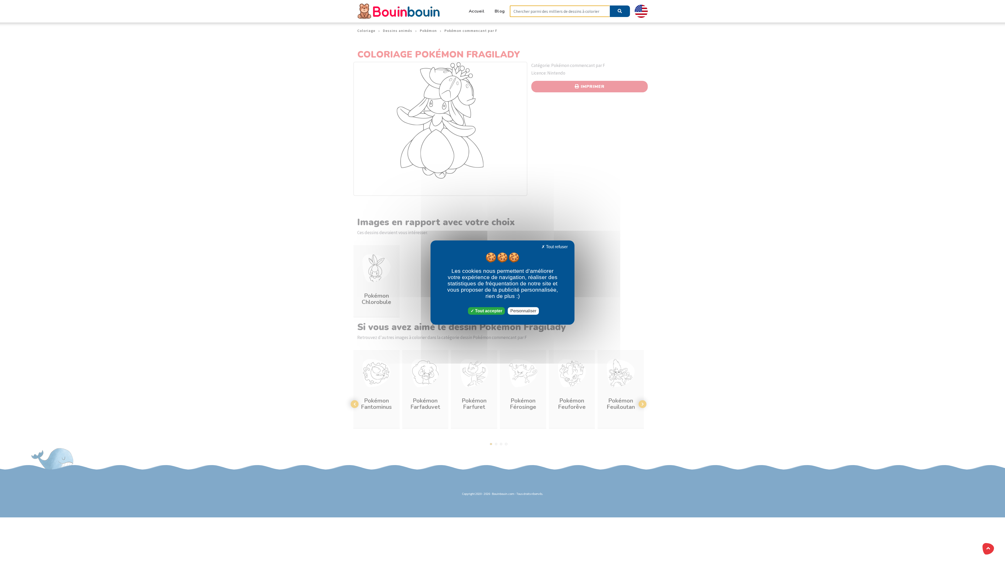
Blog (500, 11)
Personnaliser (523, 311)
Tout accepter (488, 311)
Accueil (477, 11)
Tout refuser (556, 247)
